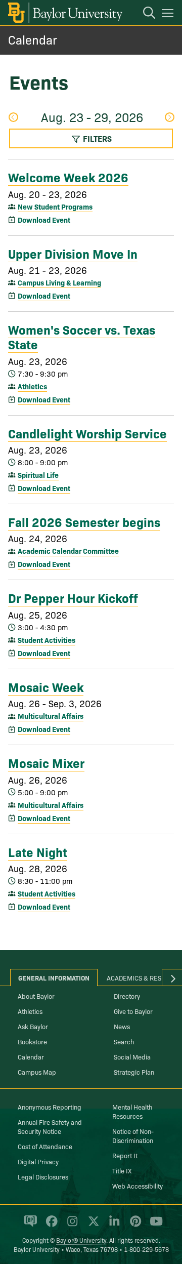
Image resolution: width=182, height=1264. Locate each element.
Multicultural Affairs (50, 716)
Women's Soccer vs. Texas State (81, 336)
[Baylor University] (64, 12)
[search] (144, 14)
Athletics (32, 386)
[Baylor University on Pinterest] (133, 1225)
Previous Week (13, 118)
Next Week (169, 118)
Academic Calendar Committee (68, 551)
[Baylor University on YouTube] (153, 1225)
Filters (96, 138)
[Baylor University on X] (91, 1225)
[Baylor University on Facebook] (49, 1225)
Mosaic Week (45, 686)
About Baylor (36, 995)
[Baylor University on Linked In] (112, 1225)
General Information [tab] (53, 977)
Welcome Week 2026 (68, 176)
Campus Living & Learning (59, 282)
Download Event (44, 220)
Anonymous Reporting (49, 1106)
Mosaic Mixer (46, 762)
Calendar (32, 39)
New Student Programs (55, 206)
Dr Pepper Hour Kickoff (73, 597)
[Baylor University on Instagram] (70, 1225)
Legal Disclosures (43, 1176)
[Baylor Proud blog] (28, 1225)
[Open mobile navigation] (169, 14)
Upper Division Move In (73, 253)
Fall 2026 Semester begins (84, 521)
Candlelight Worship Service (87, 432)
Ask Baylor (33, 1026)
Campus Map (37, 1071)
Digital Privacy (38, 1161)
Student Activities (46, 640)
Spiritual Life (38, 475)
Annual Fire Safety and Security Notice (50, 1126)
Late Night (37, 851)
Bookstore (32, 1041)
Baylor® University (81, 1240)
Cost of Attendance (45, 1146)
